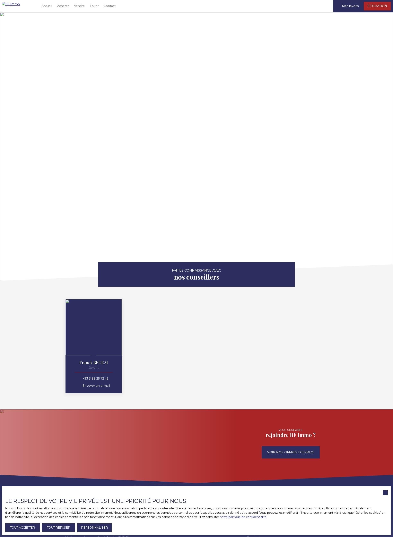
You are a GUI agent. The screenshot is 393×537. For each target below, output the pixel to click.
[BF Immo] (18, 6)
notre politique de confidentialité (243, 517)
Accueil (47, 6)
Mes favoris (350, 6)
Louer (94, 6)
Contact (110, 6)
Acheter (63, 6)
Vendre (79, 6)
